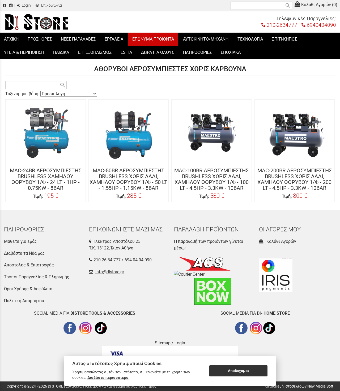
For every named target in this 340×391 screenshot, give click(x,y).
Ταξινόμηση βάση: (22, 93)
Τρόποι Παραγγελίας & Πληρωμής (36, 276)
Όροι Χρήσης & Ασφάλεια (28, 288)
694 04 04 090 (138, 259)
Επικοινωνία (51, 5)
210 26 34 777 (107, 259)
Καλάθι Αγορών (280, 241)
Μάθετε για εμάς (20, 241)
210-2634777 (281, 25)
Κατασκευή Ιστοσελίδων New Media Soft (299, 386)
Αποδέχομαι (238, 370)
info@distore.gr (109, 271)
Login (26, 5)
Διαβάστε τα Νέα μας (24, 253)
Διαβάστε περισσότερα (108, 377)
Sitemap (163, 342)
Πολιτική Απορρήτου (24, 300)
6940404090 (320, 25)
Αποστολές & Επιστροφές (29, 264)
